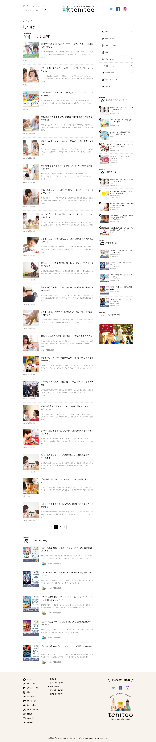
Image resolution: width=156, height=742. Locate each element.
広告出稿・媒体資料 (56, 690)
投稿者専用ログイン (56, 694)
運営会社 (53, 679)
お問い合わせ (54, 686)
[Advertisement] (116, 382)
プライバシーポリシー (57, 683)
